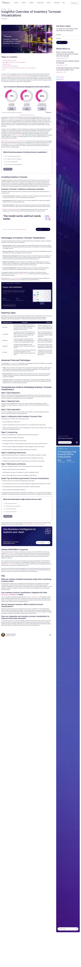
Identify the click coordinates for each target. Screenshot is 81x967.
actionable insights (5, 75)
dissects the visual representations (18, 141)
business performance (22, 273)
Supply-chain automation (10, 283)
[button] (16, 3)
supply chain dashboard (15, 278)
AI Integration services (13, 118)
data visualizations (22, 75)
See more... (5, 293)
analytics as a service (16, 135)
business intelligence (9, 595)
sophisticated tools (13, 363)
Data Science (4, 18)
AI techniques (45, 117)
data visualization (10, 553)
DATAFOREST (6, 141)
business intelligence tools (33, 597)
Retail (3, 283)
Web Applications (18, 283)
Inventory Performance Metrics (26, 115)
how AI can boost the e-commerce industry (34, 524)
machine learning (13, 144)
